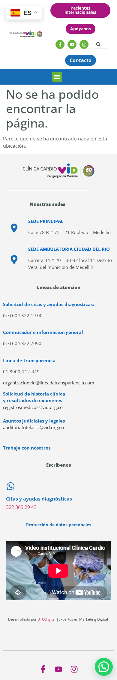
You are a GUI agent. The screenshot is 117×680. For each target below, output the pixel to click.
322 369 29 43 (21, 507)
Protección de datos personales (58, 525)
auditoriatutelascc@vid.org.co (33, 427)
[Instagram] (84, 44)
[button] (57, 77)
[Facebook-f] (60, 44)
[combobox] (100, 44)
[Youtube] (72, 44)
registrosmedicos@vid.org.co (33, 407)
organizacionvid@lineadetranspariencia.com (48, 383)
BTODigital (47, 619)
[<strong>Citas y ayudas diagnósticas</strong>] (10, 486)
